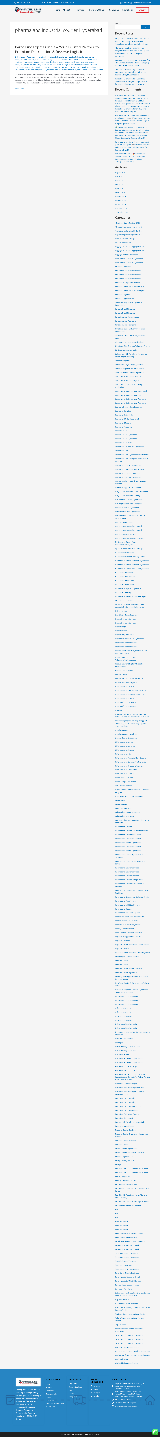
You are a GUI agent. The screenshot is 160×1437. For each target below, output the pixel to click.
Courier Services (121, 450)
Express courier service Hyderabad (129, 639)
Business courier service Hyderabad (129, 286)
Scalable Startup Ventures (125, 1261)
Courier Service (121, 431)
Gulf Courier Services (123, 785)
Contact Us (114, 10)
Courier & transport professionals (128, 407)
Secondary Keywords (123, 1265)
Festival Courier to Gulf (124, 670)
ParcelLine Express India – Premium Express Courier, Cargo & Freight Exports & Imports (132, 121)
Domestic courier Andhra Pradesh (128, 526)
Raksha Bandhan (121, 1221)
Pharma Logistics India (124, 1156)
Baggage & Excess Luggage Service (129, 247)
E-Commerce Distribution (125, 576)
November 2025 (121, 204)
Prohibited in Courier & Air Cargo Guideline (132, 1201)
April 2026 (119, 188)
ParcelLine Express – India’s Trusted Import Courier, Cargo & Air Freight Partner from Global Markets (132, 1077)
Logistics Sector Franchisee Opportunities (132, 944)
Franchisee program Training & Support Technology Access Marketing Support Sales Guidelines (131, 723)
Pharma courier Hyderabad (126, 1148)
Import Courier (121, 804)
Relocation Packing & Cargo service (129, 1233)
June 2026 (119, 180)
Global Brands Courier (124, 778)
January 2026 (120, 196)
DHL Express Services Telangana (128, 503)
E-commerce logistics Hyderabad (128, 588)
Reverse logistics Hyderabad (74, 67)
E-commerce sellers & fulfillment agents (131, 596)
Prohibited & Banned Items (126, 1184)
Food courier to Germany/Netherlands (130, 690)
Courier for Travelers (123, 427)
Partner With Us (96, 10)
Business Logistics (122, 294)
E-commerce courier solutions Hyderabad (39, 62)
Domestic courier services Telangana (130, 538)
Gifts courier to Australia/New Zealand (130, 758)
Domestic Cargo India (123, 522)
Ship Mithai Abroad (122, 1299)
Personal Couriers (122, 1144)
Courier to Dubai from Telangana (128, 465)
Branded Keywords (123, 266)
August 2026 (120, 172)
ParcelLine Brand (122, 1054)
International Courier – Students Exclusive (132, 831)
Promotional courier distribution (128, 1205)
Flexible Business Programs (126, 682)
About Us (67, 10)
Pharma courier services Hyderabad (129, 1152)
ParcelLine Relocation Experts (127, 1114)
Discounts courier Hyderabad (127, 507)
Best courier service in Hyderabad (129, 258)
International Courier (123, 826)
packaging (119, 1042)
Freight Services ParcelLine (126, 734)
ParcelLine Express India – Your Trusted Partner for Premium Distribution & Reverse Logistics (57, 49)
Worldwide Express (123, 1359)
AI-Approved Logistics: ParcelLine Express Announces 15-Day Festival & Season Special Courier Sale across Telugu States (132, 41)
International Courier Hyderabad (128, 835)
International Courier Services (127, 868)
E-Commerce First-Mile (124, 580)
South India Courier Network (126, 1303)
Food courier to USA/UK (124, 698)
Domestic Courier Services (125, 534)
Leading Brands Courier (124, 928)
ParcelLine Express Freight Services (129, 1087)
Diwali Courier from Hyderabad (127, 511)
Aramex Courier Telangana (125, 239)
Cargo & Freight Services (125, 309)
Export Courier (121, 631)
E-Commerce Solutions (124, 600)
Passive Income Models (124, 1126)
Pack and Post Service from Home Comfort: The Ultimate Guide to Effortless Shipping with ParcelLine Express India (132, 63)
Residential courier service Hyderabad (130, 1241)
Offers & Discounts (123, 1008)
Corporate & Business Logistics (128, 380)
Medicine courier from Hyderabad (128, 968)
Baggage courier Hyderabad (126, 254)
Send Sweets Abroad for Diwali (127, 1277)
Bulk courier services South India (68, 57)
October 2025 (121, 208)
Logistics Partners (122, 940)
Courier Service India (123, 443)
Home (57, 10)
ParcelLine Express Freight (126, 1083)
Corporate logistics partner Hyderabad (131, 391)
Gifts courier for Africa (124, 742)
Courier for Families (123, 411)
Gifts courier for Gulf (123, 754)
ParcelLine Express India (79, 64)
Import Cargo (120, 800)
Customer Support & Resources (128, 487)
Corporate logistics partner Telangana (39, 59)
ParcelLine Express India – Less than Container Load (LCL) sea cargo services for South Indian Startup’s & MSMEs (131, 81)
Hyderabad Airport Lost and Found (129, 796)
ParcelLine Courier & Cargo (57, 64)
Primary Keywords (122, 1176)
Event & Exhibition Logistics (126, 615)
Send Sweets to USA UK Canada (128, 1281)
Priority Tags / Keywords (51, 67)
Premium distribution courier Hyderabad (131, 1168)
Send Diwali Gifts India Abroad (127, 1273)
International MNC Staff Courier (127, 905)
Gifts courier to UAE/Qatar (126, 770)
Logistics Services (122, 948)
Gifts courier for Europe (124, 750)
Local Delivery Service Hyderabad (128, 932)
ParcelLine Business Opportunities (129, 1058)
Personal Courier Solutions (125, 1140)
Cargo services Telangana (125, 321)
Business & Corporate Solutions (128, 282)
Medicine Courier (122, 960)
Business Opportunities (124, 298)
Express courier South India (68, 62)
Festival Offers (121, 674)
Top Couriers (120, 1324)
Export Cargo (120, 627)
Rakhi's (118, 1209)
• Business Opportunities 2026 (127, 223)
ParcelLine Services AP (124, 1118)
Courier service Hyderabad (67, 59)
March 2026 (120, 192)
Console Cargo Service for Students (129, 368)
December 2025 (121, 200)
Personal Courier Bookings (125, 1130)
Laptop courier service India (126, 921)
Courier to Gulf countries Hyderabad (129, 469)
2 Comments (20, 57)
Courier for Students (123, 423)
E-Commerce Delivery (124, 572)
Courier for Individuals (124, 415)
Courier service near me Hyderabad (129, 446)
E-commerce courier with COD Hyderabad (132, 568)
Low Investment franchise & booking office (132, 952)
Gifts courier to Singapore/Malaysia (129, 766)
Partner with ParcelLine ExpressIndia (130, 1122)
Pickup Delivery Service (124, 1160)
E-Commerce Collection (124, 552)
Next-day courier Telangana (126, 996)
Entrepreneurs (121, 611)
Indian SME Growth (122, 808)
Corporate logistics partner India (128, 395)
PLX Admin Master (122, 154)
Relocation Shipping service (126, 1237)
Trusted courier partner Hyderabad (39, 70)
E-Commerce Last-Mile (124, 584)
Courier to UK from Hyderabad (127, 473)
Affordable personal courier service (129, 227)
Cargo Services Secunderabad (127, 317)
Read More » (20, 88)
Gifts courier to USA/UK (124, 774)
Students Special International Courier (130, 1314)
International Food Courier (125, 901)
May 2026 (119, 184)
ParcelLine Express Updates (126, 1110)
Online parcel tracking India (35, 64)
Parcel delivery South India (125, 1050)
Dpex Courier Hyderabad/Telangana (129, 548)
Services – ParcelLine (123, 1289)
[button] (142, 10)
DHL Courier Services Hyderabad (128, 499)
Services (80, 10)
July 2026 (119, 176)
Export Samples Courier (124, 635)
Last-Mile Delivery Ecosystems (127, 925)
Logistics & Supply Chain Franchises (129, 936)
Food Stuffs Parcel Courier (125, 706)
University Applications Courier (127, 1347)
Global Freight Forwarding (125, 782)
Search (118, 23)
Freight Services (121, 730)
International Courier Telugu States (129, 879)
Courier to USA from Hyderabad (128, 477)
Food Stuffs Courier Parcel (125, 702)
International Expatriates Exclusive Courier (132, 897)
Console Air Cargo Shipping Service (129, 364)
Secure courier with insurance (127, 1269)
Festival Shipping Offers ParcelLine (129, 678)
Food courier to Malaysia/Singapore (129, 694)
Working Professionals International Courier (132, 1355)
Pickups (118, 1164)
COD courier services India (126, 350)
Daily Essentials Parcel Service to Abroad (131, 491)
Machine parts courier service (127, 956)
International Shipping (123, 909)
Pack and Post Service (124, 1038)
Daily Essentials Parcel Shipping (127, 495)
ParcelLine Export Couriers (126, 1070)
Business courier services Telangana (130, 290)
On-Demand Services (123, 1016)
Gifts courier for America (125, 746)
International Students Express (127, 913)
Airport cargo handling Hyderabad (40, 57)
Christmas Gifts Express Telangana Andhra (132, 346)
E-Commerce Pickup (123, 592)
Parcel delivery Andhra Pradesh (127, 1046)
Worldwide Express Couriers (126, 1363)
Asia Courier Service (123, 243)
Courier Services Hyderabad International (132, 454)
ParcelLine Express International (128, 1106)
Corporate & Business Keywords (128, 376)
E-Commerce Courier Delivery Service (130, 556)
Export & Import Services (125, 619)
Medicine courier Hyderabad (126, 972)
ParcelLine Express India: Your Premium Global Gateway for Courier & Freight (132, 147)
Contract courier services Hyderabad (130, 372)
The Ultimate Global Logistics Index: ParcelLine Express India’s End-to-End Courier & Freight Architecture (130, 72)
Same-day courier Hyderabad (127, 1253)
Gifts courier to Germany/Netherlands (130, 762)
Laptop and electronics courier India (129, 917)
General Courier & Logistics (126, 738)
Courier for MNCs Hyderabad (127, 419)
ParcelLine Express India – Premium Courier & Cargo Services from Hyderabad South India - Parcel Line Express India (132, 130)
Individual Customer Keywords (127, 812)
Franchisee (119, 710)
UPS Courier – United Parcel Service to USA (132, 1351)
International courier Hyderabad (128, 842)
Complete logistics (122, 360)
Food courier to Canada (124, 686)
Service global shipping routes (127, 1285)
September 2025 (122, 212)
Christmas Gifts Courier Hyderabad (129, 342)
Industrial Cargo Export (124, 816)
